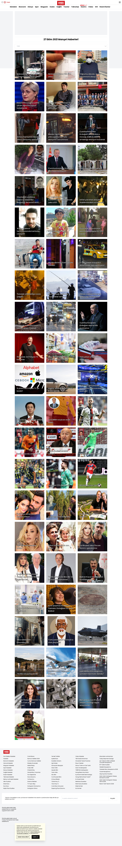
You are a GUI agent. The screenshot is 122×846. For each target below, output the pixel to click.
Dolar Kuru (6, 784)
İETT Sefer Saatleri (105, 765)
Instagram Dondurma (33, 786)
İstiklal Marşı (31, 765)
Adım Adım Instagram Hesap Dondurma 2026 (108, 776)
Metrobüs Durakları (80, 781)
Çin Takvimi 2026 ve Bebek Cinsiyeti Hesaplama (107, 761)
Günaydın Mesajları (57, 765)
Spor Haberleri (7, 768)
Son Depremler (31, 774)
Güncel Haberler (8, 763)
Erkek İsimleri (79, 786)
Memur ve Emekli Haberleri (10, 779)
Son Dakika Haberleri (9, 756)
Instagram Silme (32, 788)
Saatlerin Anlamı (56, 761)
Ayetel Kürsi (54, 758)
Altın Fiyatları (7, 781)
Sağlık (59, 7)
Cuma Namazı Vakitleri (34, 761)
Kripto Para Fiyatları (8, 788)
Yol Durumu (30, 779)
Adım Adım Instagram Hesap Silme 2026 (108, 780)
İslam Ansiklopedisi (81, 768)
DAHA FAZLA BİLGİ (23, 837)
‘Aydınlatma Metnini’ (23, 833)
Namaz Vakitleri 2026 (33, 758)
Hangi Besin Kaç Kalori (82, 772)
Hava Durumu (31, 777)
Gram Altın (54, 768)
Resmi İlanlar (105, 7)
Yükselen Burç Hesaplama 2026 (109, 769)
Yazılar (66, 7)
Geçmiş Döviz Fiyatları (106, 774)
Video (90, 7)
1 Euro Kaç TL (55, 784)
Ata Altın (53, 774)
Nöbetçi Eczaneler (32, 763)
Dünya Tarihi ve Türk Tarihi (83, 765)
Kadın (52, 7)
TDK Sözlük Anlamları (81, 758)
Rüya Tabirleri (79, 763)
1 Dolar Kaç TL (55, 781)
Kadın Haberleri (7, 774)
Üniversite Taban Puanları (82, 761)
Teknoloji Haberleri (8, 777)
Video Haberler (79, 756)
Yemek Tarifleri (55, 756)
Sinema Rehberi (32, 781)
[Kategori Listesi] (119, 2)
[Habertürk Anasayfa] (61, 3)
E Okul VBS (30, 768)
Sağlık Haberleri (7, 772)
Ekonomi (22, 7)
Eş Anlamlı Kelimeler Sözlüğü (83, 774)
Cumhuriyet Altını (56, 777)
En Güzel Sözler (79, 779)
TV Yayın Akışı (31, 784)
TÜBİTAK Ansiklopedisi (81, 770)
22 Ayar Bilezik (55, 779)
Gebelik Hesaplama (105, 767)
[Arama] (2, 2)
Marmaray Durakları (81, 784)
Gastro (83, 7)
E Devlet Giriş (31, 770)
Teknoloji (75, 7)
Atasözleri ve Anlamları (106, 756)
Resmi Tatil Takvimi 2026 (107, 784)
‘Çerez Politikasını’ (35, 832)
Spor (37, 7)
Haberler (5, 758)
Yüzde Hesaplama (105, 771)
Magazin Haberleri (8, 765)
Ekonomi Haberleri (8, 761)
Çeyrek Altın (54, 770)
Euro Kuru (6, 786)
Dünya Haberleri (8, 770)
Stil (96, 7)
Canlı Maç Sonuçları (57, 786)
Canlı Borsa (30, 756)
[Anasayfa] (6, 752)
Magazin (44, 7)
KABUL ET (36, 837)
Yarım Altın (54, 772)
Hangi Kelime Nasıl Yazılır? (83, 777)
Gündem (13, 7)
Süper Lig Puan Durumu (58, 788)
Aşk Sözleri (54, 763)
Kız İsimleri (78, 788)
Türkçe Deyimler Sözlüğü (107, 758)
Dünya (30, 7)
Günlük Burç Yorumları (33, 772)
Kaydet (112, 798)
